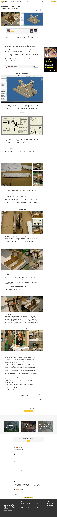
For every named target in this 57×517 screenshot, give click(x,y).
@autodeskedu (51, 505)
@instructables (51, 503)
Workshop (23, 504)
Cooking (28, 503)
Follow (12, 31)
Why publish (39, 503)
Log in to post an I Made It (28, 411)
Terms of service (14, 515)
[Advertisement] (50, 59)
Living (28, 504)
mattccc (17, 447)
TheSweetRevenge (19, 453)
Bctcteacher (4, 8)
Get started (38, 504)
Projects (12, 1)
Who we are (38, 508)
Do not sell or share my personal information (37, 515)
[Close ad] (56, 47)
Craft (22, 507)
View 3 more (36, 133)
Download (35, 66)
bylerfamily (17, 489)
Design (22, 506)
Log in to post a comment (28, 497)
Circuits (22, 503)
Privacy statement (20, 515)
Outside (8, 8)
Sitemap (38, 507)
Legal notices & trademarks (49, 515)
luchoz (17, 462)
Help (37, 506)
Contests (16, 1)
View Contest (41, 394)
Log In (50, 1)
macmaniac (17, 482)
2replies (15, 494)
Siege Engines (12, 8)
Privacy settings (26, 515)
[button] (42, 10)
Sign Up (54, 1)
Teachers (21, 1)
